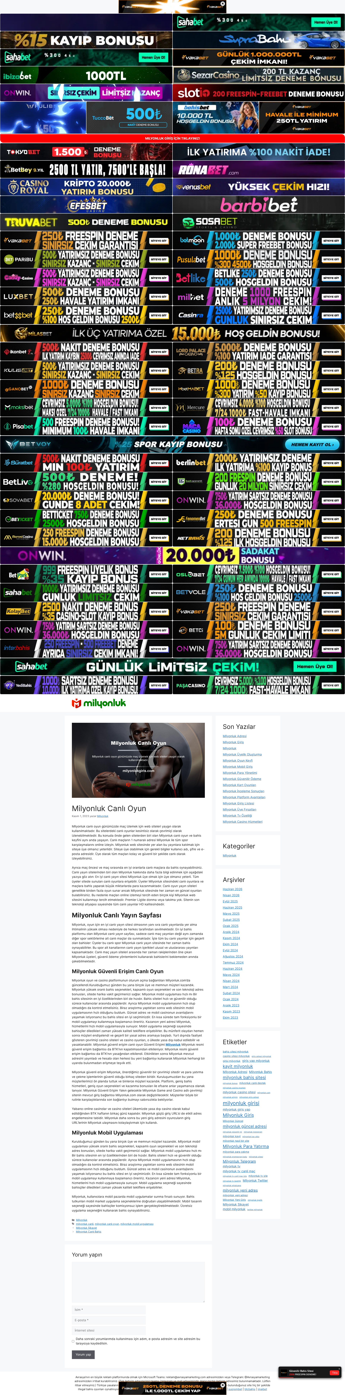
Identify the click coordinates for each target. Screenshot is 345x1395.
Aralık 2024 (231, 932)
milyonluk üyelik (255, 1200)
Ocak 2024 (231, 999)
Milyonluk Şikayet (86, 1227)
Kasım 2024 (231, 938)
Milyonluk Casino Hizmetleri (243, 822)
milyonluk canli (84, 1223)
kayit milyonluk (238, 1066)
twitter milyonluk (255, 1209)
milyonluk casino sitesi (239, 1092)
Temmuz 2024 (233, 962)
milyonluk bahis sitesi (244, 1077)
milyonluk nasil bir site (236, 1140)
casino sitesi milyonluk (236, 1056)
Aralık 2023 (231, 1005)
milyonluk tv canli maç (239, 1171)
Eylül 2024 (230, 950)
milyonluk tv (231, 1166)
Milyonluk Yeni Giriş (234, 1199)
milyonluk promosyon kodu (235, 1157)
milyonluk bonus (230, 1083)
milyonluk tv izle (258, 1175)
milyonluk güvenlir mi (232, 1132)
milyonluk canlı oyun (107, 1223)
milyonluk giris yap (236, 1109)
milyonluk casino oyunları (234, 1088)
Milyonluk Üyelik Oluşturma (242, 754)
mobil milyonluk (234, 1209)
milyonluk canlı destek (252, 1083)
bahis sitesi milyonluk (236, 1051)
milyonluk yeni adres (240, 1190)
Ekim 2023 (230, 1017)
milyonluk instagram (253, 1132)
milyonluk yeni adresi (235, 1195)
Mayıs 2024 (231, 975)
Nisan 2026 (231, 895)
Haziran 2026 (232, 889)
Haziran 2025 (232, 907)
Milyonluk (81, 1219)
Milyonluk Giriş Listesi (238, 803)
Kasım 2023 (231, 1011)
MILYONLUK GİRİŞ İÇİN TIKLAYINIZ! (172, 138)
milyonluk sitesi (256, 1157)
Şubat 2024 (231, 993)
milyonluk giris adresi (249, 1097)
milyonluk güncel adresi (245, 1126)
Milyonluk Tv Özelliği (237, 815)
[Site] (86, 240)
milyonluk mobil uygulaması (136, 1223)
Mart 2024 (230, 987)
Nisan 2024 (231, 981)
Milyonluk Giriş (233, 742)
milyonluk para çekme (236, 1151)
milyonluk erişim (230, 1097)
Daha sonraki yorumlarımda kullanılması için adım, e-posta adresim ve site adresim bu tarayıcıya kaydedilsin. (138, 1341)
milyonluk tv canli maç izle (235, 1176)
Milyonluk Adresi (235, 736)
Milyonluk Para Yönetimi (240, 773)
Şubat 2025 (231, 920)
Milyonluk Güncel (233, 1120)
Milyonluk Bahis (260, 1072)
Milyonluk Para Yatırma (246, 1146)
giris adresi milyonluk (261, 1056)
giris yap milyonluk (256, 1061)
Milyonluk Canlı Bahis (88, 1231)
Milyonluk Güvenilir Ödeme (242, 779)
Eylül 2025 (230, 901)
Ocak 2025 (230, 926)
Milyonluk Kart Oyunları (239, 785)
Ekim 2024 (230, 944)
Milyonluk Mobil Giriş (238, 766)
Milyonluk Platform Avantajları (244, 797)
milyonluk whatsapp (232, 1185)
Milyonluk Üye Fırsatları (239, 809)
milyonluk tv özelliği (232, 1181)
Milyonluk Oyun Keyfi (238, 760)
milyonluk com (263, 1093)
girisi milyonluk (231, 1060)
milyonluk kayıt (232, 1136)
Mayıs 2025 (231, 913)
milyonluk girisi (241, 1103)
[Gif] (172, 333)
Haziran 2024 (232, 968)
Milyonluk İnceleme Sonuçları (243, 791)
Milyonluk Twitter (255, 1180)
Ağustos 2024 (233, 956)
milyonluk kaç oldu (250, 1136)
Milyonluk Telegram (239, 1161)
